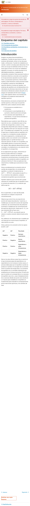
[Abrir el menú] (2, 15)
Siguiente (24, 492)
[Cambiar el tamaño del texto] (27, 14)
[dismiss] (28, 19)
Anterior (5, 492)
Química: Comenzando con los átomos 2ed (15, 7)
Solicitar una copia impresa (6, 498)
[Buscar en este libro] (23, 15)
